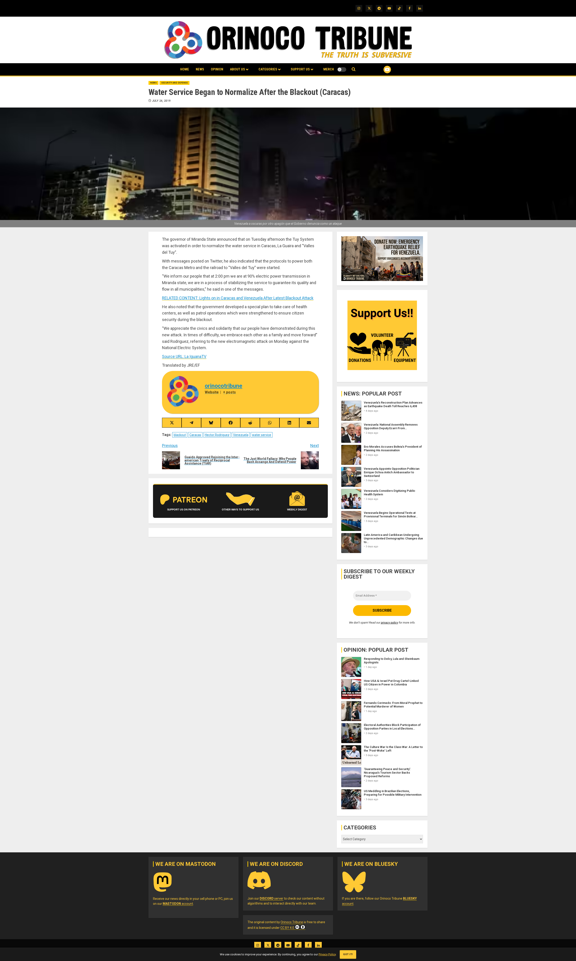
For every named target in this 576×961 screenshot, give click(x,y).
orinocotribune (223, 386)
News (200, 69)
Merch (328, 69)
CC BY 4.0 (287, 928)
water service (261, 435)
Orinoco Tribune (292, 922)
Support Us (300, 69)
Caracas (195, 435)
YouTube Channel (380, 69)
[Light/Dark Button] (341, 69)
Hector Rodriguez (217, 435)
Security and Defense (174, 83)
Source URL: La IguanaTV (184, 356)
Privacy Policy (327, 954)
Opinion (217, 69)
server (271, 898)
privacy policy (389, 622)
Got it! (348, 954)
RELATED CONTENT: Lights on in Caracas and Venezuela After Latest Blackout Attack (237, 298)
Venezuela (240, 435)
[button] (353, 69)
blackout (180, 435)
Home (184, 69)
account (178, 903)
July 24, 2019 (161, 100)
